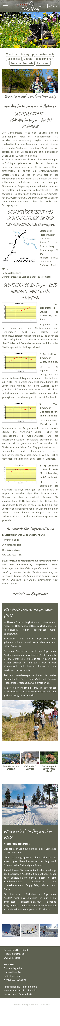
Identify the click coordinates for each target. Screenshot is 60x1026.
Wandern (11, 54)
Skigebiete (14, 58)
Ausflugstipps (29, 54)
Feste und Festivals (22, 63)
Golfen (28, 58)
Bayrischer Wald (46, 564)
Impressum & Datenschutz (18, 994)
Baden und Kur (43, 58)
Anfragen (52, 6)
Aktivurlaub (47, 54)
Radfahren (43, 63)
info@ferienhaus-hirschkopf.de (20, 986)
